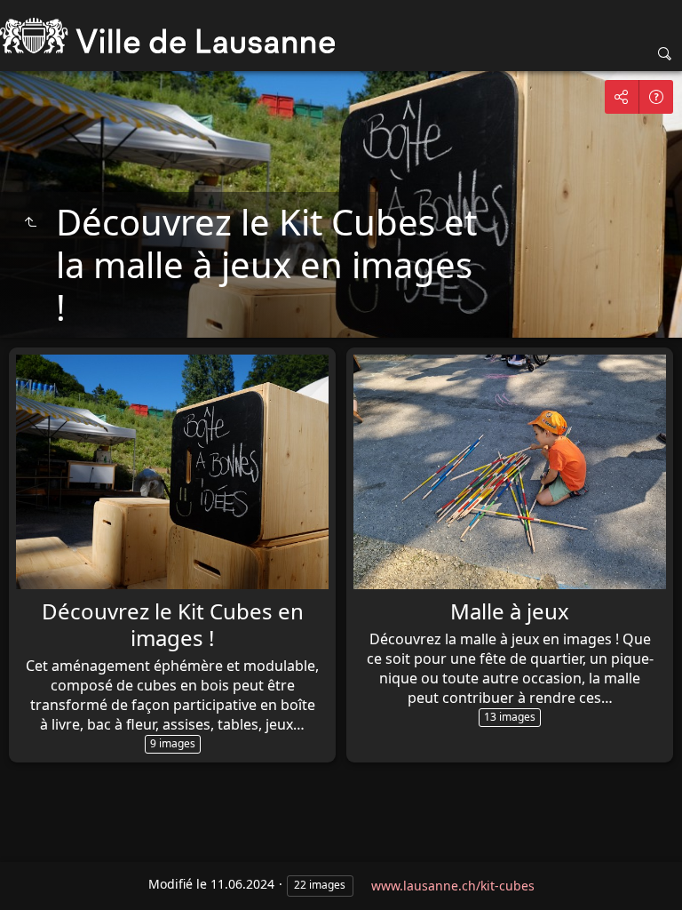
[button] (21, 888)
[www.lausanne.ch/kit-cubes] (30, 222)
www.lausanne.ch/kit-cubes (453, 885)
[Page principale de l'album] (167, 35)
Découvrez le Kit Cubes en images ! (173, 624)
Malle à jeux (509, 611)
